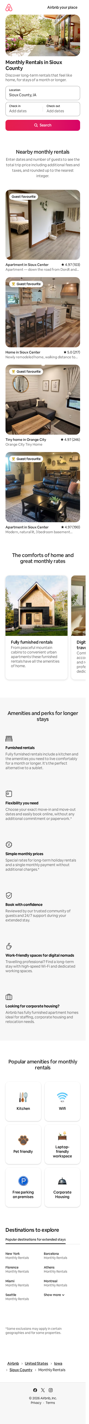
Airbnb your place (62, 7)
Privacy (36, 1403)
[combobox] (42, 95)
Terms (50, 1403)
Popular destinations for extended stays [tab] (35, 1239)
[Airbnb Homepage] (8, 7)
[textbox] (24, 111)
